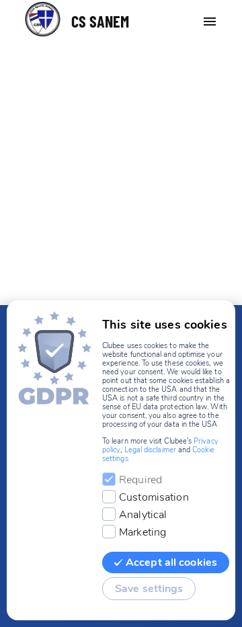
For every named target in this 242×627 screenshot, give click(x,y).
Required (140, 480)
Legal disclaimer (150, 450)
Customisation (154, 497)
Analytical (143, 514)
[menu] (210, 21)
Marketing (142, 532)
